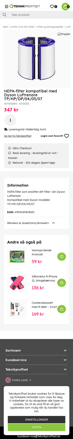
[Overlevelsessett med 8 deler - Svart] (19, 309)
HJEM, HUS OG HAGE (22, 26)
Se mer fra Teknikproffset (17, 135)
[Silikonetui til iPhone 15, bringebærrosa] (19, 283)
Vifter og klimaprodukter (50, 26)
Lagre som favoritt (52, 135)
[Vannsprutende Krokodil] (19, 256)
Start (5, 26)
